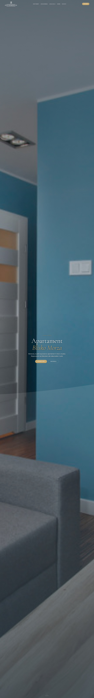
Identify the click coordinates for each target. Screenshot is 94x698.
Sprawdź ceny (41, 361)
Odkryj (47, 695)
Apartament (36, 4)
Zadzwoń (85, 3)
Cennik (58, 4)
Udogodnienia (44, 4)
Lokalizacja (52, 4)
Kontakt (64, 4)
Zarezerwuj (53, 361)
